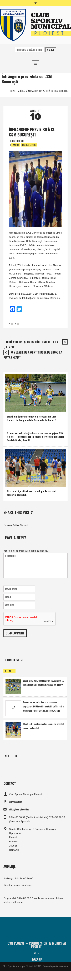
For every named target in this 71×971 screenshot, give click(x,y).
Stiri (36, 953)
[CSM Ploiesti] (35, 24)
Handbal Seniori (29, 145)
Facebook (7, 525)
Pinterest (24, 525)
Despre (37, 959)
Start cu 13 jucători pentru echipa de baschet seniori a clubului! (31, 492)
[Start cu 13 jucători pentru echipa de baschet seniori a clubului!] (35, 467)
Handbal (21, 91)
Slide (33, 408)
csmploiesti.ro (15, 802)
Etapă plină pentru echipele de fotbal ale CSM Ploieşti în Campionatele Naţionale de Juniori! (31, 418)
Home (12, 91)
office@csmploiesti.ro (19, 809)
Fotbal (11, 408)
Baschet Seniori (25, 483)
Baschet (11, 483)
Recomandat (22, 408)
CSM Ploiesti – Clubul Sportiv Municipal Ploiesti (36, 945)
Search (50, 49)
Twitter (16, 525)
